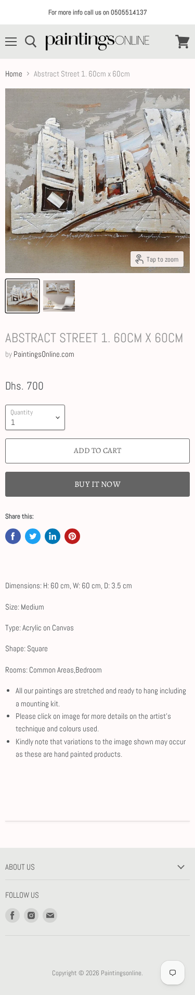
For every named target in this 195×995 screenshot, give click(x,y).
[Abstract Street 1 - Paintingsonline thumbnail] (22, 296)
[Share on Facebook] (13, 536)
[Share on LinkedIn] (52, 536)
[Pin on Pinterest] (72, 536)
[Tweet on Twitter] (33, 536)
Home (13, 73)
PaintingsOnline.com (44, 354)
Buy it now (97, 484)
